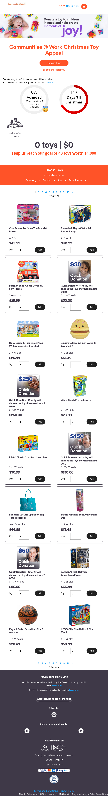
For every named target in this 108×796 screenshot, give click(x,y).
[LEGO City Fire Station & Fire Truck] (80, 615)
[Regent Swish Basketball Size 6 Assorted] (28, 615)
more (50, 82)
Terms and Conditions (46, 790)
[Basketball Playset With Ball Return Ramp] (80, 214)
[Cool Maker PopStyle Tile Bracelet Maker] (28, 214)
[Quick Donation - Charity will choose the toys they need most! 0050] (28, 558)
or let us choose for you (54, 69)
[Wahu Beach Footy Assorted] (80, 386)
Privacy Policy (67, 790)
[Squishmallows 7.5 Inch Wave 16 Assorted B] (80, 329)
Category (30, 180)
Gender (47, 180)
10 (68, 192)
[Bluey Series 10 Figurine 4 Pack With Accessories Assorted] (28, 329)
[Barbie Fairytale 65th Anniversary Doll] (80, 500)
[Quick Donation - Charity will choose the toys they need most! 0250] (28, 386)
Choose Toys (54, 63)
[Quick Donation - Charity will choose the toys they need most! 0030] (80, 272)
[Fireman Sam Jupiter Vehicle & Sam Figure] (28, 272)
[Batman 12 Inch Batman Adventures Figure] (80, 558)
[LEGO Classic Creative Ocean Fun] (28, 443)
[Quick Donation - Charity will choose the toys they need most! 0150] (80, 443)
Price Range (76, 180)
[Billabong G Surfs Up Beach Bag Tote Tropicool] (28, 500)
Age (60, 180)
